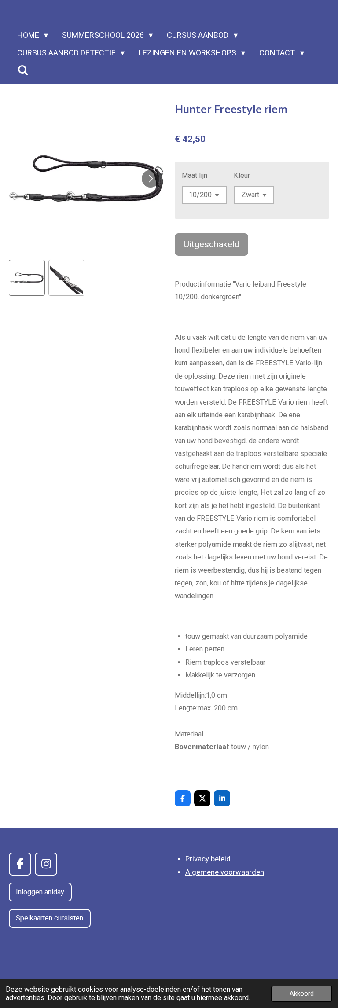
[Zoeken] (22, 70)
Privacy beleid (208, 859)
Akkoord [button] (302, 993)
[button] (27, 278)
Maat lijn (194, 175)
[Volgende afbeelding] (150, 179)
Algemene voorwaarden (224, 872)
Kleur (242, 175)
